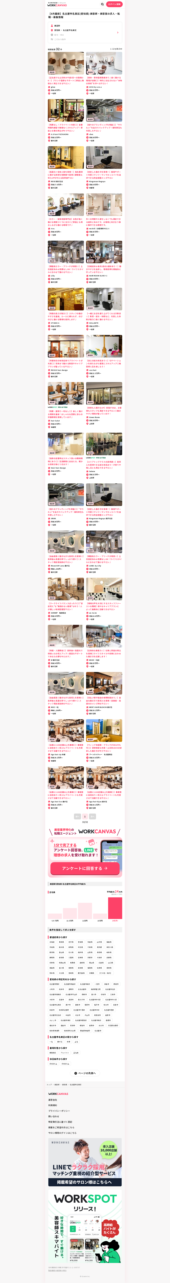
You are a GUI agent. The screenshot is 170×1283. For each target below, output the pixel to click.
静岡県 (52, 957)
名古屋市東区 (66, 1020)
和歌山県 (62, 962)
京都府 (90, 957)
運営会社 (52, 1099)
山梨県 (90, 952)
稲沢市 (96, 1005)
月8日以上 (65, 1064)
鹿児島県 (81, 973)
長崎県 (109, 968)
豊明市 (71, 989)
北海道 (52, 942)
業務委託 (53, 1053)
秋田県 (90, 942)
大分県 (61, 973)
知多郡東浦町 (55, 1030)
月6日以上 (53, 1064)
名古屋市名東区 (55, 1005)
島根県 (82, 962)
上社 (76, 1042)
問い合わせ (53, 1116)
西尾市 (116, 984)
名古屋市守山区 (71, 994)
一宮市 (97, 984)
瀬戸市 (68, 1005)
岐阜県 (109, 952)
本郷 (68, 1042)
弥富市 (52, 1010)
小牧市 (52, 989)
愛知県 (61, 957)
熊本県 (52, 973)
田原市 (107, 1015)
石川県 (71, 952)
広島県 (101, 962)
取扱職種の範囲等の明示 (57, 1270)
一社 (51, 1042)
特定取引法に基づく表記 (60, 1121)
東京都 (99, 947)
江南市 (112, 994)
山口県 (110, 962)
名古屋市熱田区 (70, 984)
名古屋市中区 (95, 1010)
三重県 (71, 957)
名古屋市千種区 (79, 1010)
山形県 (99, 942)
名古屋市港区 (109, 1010)
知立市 (106, 1005)
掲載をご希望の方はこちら (61, 1127)
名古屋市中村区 (95, 999)
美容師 (56, 1084)
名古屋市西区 (55, 984)
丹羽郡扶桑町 (113, 1025)
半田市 (68, 1015)
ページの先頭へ (87, 1073)
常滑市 (72, 1025)
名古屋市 (98, 1030)
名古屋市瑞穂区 (55, 994)
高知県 (80, 968)
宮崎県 (71, 973)
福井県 (80, 952)
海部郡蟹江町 (96, 989)
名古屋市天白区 (55, 1015)
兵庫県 (109, 957)
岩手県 (71, 942)
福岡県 (90, 968)
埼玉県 (80, 947)
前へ (77, 816)
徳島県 (52, 968)
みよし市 (53, 1020)
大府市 (52, 999)
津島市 (106, 984)
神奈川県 (110, 947)
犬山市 (87, 1015)
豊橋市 (108, 1020)
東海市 (82, 1025)
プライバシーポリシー (59, 1110)
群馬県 (71, 947)
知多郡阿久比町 (70, 1030)
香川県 (61, 968)
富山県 (61, 952)
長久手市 (81, 999)
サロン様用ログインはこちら (62, 1132)
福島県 (109, 942)
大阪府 (99, 957)
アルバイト (65, 1053)
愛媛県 (71, 968)
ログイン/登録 (114, 4)
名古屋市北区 (110, 989)
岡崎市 (84, 994)
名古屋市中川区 (111, 999)
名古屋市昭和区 (81, 1020)
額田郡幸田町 (85, 1030)
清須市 (71, 999)
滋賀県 (80, 957)
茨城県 (52, 947)
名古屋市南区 (96, 1020)
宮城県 (80, 942)
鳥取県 (72, 962)
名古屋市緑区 (85, 984)
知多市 (61, 989)
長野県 (99, 952)
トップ (49, 1084)
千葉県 (90, 947)
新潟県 (52, 952)
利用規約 (52, 1105)
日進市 (115, 1005)
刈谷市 (77, 1015)
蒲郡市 (87, 1005)
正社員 (75, 1053)
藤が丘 (59, 1042)
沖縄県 (91, 973)
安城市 (103, 994)
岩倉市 (61, 999)
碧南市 (77, 1005)
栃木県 (61, 947)
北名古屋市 (82, 989)
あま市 (101, 1025)
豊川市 (93, 994)
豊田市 (63, 1025)
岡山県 (91, 962)
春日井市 (53, 1025)
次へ (92, 816)
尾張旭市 (97, 1015)
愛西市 (91, 1025)
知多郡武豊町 (64, 1010)
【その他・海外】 (105, 973)
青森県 (61, 942)
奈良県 (52, 962)
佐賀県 (99, 968)
